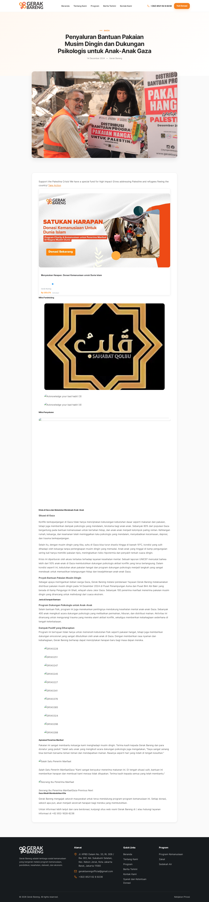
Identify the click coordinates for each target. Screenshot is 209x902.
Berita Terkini (109, 6)
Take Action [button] (54, 185)
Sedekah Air (165, 864)
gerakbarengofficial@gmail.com (96, 871)
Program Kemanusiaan (171, 854)
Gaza (107, 30)
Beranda (65, 6)
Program (95, 6)
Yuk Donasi (181, 6)
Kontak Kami (126, 6)
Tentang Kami (80, 6)
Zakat (162, 859)
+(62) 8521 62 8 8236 (91, 876)
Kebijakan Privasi (182, 897)
